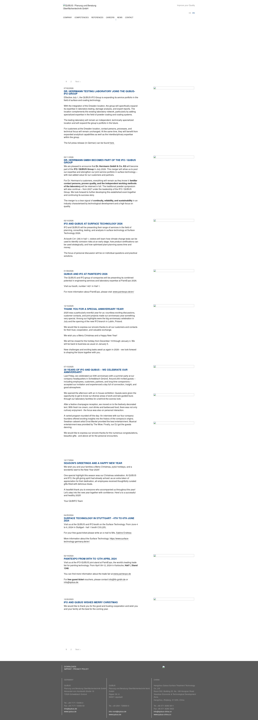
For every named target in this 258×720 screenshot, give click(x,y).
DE (190, 13)
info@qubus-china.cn (163, 711)
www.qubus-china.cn (162, 714)
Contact (129, 17)
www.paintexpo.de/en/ (123, 291)
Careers (110, 17)
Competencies (82, 17)
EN (193, 13)
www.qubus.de (70, 711)
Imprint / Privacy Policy (76, 669)
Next (77, 81)
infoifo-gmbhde (117, 579)
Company (67, 17)
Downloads (70, 666)
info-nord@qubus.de (117, 711)
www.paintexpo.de (122, 573)
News (119, 17)
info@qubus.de (70, 708)
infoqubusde (71, 582)
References (97, 17)
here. (112, 142)
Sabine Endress (123, 532)
